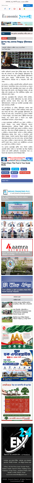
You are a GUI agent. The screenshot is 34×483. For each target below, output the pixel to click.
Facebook (6, 169)
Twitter (16, 169)
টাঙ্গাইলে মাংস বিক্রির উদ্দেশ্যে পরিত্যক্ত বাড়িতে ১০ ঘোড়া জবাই (22, 318)
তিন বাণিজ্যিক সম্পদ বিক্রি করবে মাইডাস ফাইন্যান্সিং (15, 198)
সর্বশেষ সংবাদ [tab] (17, 297)
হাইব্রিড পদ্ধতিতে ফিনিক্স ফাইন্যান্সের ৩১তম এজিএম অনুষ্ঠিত (15, 217)
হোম (5, 38)
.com (22, 481)
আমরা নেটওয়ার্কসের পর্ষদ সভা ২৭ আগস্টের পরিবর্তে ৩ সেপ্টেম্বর (16, 254)
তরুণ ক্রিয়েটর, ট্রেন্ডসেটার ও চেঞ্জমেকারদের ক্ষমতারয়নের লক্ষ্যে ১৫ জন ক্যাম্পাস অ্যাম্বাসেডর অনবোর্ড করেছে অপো (22, 312)
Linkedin (5, 172)
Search (28, 5)
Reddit (15, 172)
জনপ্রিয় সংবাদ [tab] (17, 300)
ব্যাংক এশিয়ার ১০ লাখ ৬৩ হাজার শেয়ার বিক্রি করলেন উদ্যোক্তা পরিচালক (16, 291)
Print (15, 176)
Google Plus (25, 172)
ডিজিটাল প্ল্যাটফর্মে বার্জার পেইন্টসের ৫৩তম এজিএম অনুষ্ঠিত (15, 235)
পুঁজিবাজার (12, 38)
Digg (24, 169)
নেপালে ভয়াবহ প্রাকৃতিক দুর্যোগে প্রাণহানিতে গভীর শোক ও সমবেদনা (22, 303)
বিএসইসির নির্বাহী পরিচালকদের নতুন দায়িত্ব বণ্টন (16, 272)
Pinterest (6, 176)
